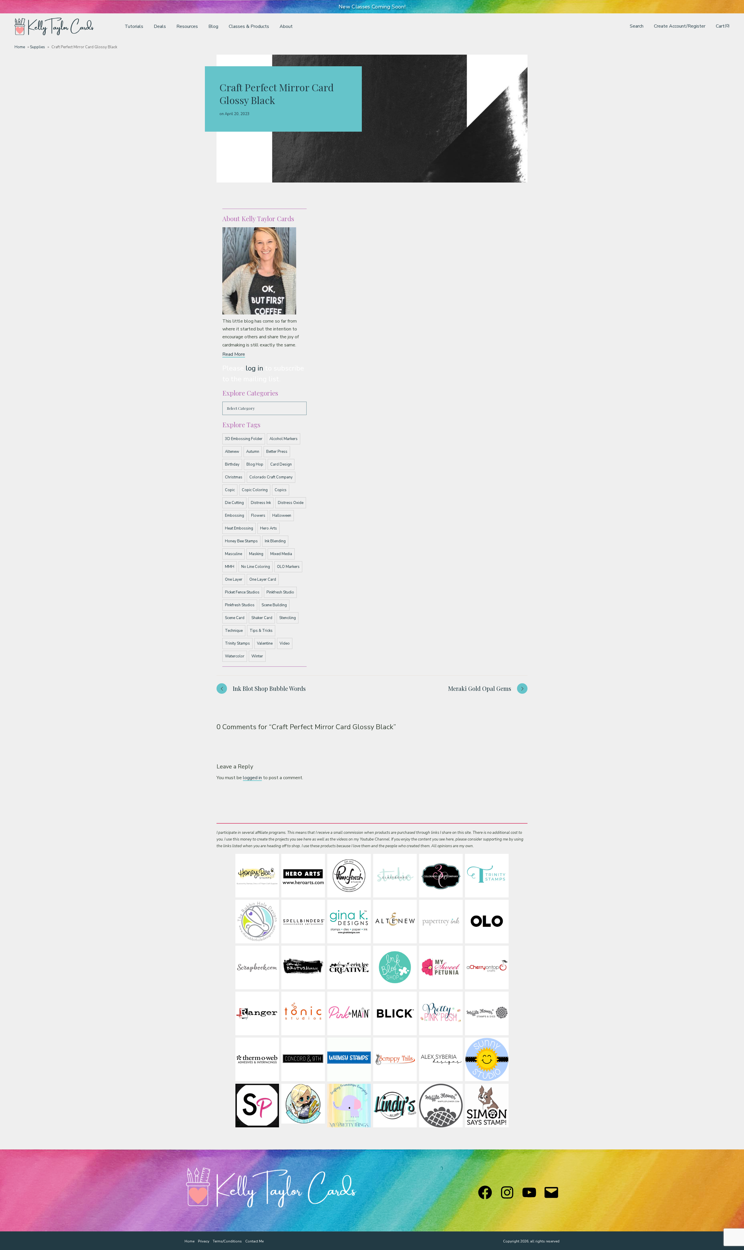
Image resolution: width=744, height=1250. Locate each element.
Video (285, 643)
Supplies (37, 47)
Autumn (252, 451)
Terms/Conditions (227, 1241)
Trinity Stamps (237, 643)
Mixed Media (281, 554)
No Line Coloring (255, 566)
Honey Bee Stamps (241, 541)
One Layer (233, 579)
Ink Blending (275, 541)
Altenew (232, 451)
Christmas (233, 477)
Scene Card (234, 617)
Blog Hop (254, 464)
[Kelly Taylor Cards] (54, 26)
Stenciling (287, 617)
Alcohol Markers (283, 438)
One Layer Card (262, 579)
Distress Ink (261, 502)
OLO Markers (288, 566)
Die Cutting (234, 502)
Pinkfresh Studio (280, 592)
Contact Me (254, 1241)
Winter (257, 656)
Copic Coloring (255, 490)
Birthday (232, 464)
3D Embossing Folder (243, 438)
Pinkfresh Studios (240, 605)
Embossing (234, 515)
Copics (281, 490)
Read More (233, 354)
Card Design (281, 464)
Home (20, 47)
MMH (229, 566)
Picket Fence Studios (242, 592)
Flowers (258, 515)
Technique (234, 630)
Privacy (203, 1241)
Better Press (276, 451)
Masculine (233, 554)
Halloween (281, 515)
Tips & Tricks (261, 630)
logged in (252, 778)
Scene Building (274, 605)
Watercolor (234, 656)
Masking (256, 554)
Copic (230, 490)
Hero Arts (268, 528)
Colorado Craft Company (271, 477)
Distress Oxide (290, 502)
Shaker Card (261, 617)
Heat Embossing (239, 528)
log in (254, 368)
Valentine (265, 643)
